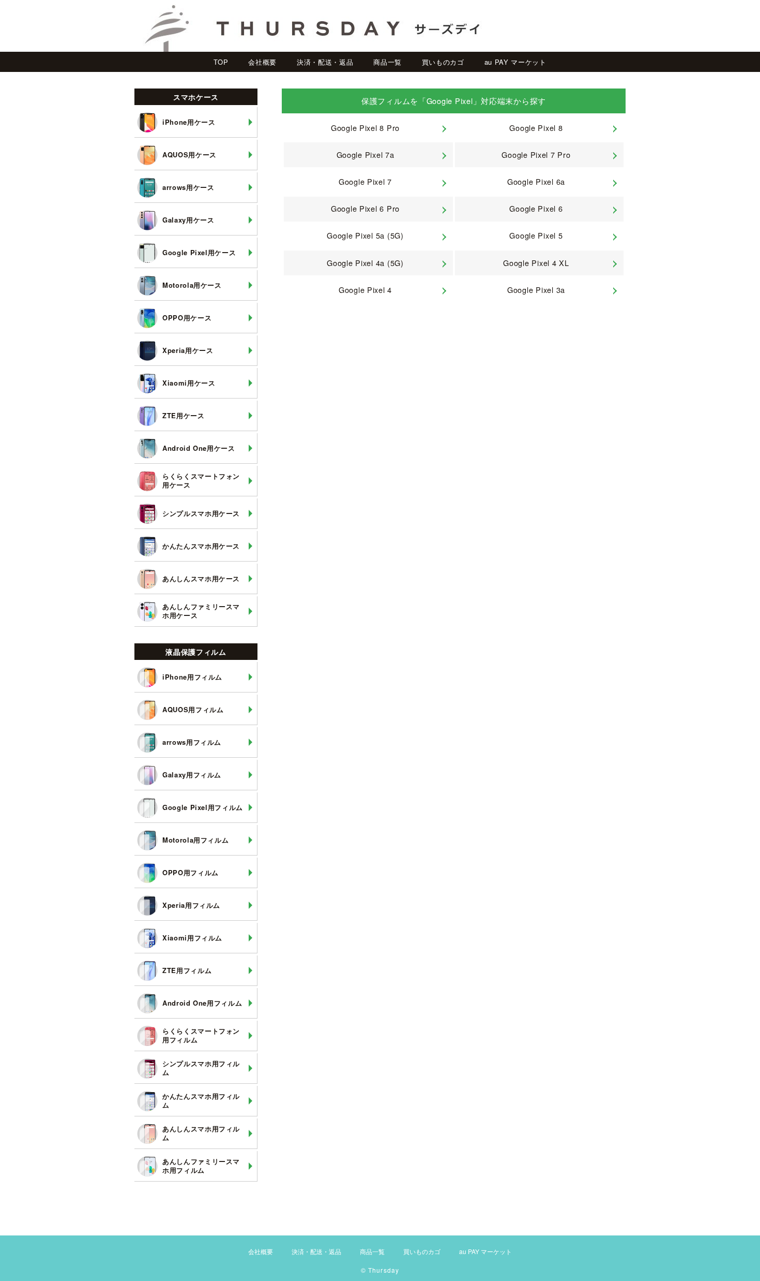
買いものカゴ (443, 62)
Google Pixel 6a (536, 181)
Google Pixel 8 (536, 127)
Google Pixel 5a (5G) (365, 235)
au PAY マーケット (515, 62)
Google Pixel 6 (536, 208)
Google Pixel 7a (365, 154)
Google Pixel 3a (536, 289)
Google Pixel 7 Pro (535, 154)
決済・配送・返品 (325, 62)
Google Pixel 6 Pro (365, 208)
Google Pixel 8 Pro (365, 127)
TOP (221, 62)
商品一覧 (387, 62)
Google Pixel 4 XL (536, 262)
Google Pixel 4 (365, 289)
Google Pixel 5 (536, 235)
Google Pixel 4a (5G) (365, 262)
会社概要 (262, 62)
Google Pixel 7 (365, 181)
